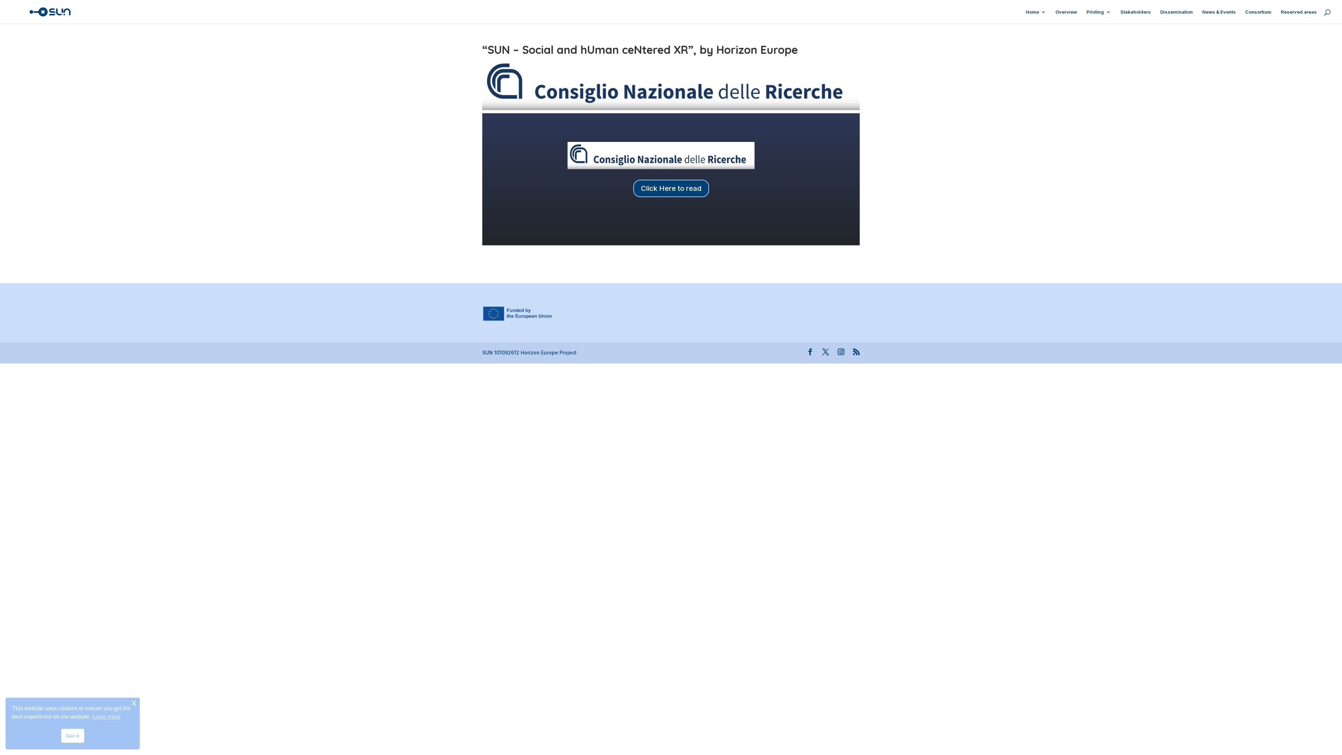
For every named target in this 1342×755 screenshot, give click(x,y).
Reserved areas (1299, 12)
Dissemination (1176, 12)
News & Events (1219, 12)
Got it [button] (72, 736)
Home (1032, 12)
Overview (1066, 12)
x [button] (134, 702)
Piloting (1095, 12)
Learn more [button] (106, 717)
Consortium (1258, 12)
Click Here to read (671, 188)
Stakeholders (1135, 12)
